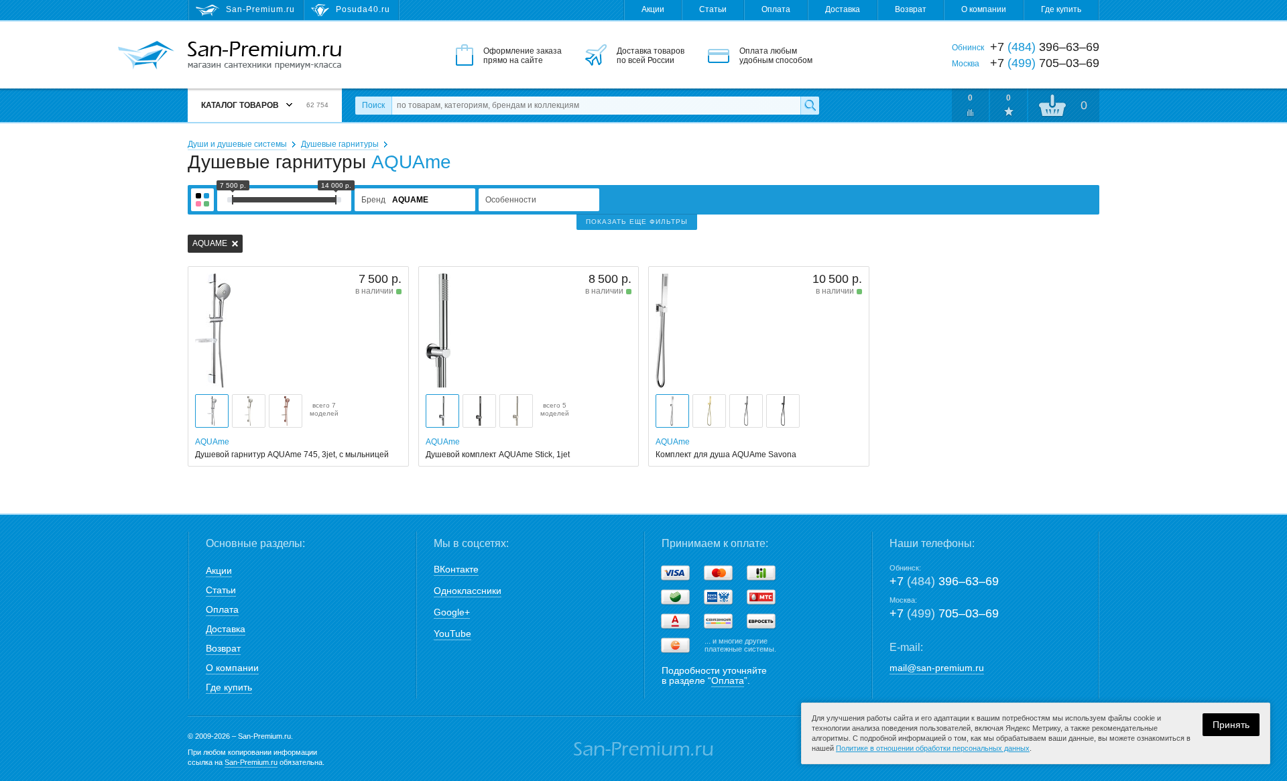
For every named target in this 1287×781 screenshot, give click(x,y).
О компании (983, 9)
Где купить (1061, 9)
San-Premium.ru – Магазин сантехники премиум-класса (264, 55)
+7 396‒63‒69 (944, 581)
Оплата (775, 9)
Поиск (373, 105)
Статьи (713, 9)
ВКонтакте (456, 569)
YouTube (452, 633)
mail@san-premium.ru (937, 667)
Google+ (452, 612)
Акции (652, 9)
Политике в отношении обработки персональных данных (933, 748)
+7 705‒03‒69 (944, 613)
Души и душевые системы (237, 144)
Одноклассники (467, 590)
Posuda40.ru (363, 9)
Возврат (910, 9)
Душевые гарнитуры (340, 144)
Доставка (842, 9)
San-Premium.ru (251, 762)
